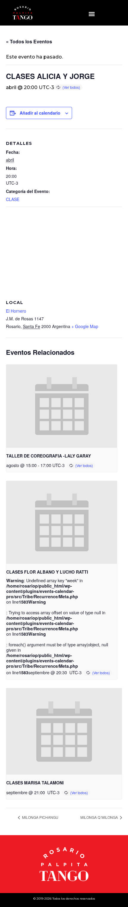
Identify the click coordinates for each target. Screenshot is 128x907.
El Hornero (16, 311)
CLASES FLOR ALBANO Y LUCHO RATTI (47, 572)
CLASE (12, 199)
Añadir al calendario (40, 113)
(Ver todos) (71, 87)
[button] (91, 14)
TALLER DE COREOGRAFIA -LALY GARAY (48, 456)
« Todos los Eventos (29, 41)
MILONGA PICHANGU (39, 817)
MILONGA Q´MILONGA (99, 817)
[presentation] (61, 406)
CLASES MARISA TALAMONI (35, 783)
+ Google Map (84, 326)
